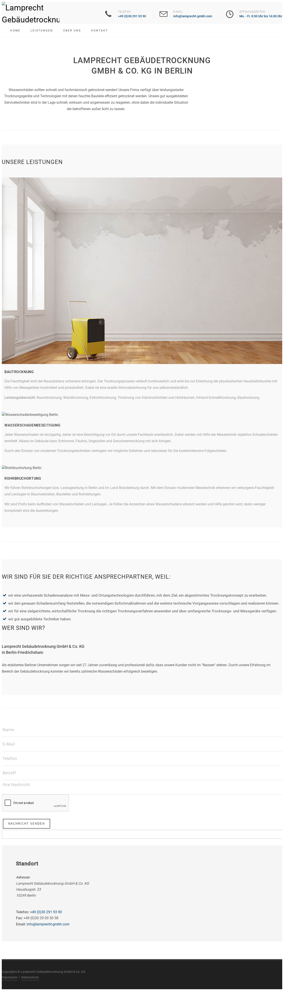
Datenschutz (30, 977)
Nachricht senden (26, 823)
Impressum (9, 977)
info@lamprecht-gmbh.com (192, 16)
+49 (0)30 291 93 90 (132, 16)
